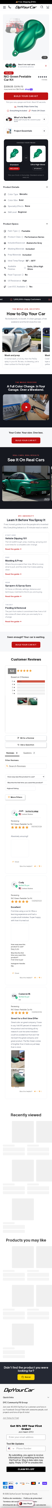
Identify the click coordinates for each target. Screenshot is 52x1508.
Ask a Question (27, 745)
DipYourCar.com (15, 1494)
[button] (42, 7)
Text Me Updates (15, 1444)
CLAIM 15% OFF (26, 1469)
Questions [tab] (27, 753)
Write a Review (27, 738)
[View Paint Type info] (19, 231)
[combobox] (11, 1448)
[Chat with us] (9, 7)
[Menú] (4, 7)
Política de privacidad (33, 1498)
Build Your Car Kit (26, 96)
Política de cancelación (36, 1505)
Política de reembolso (12, 1498)
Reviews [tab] (10, 753)
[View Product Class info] (22, 237)
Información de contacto (13, 1505)
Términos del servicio (12, 1501)
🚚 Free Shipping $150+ (26, 2)
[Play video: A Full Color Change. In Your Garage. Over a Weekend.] (26, 407)
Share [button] (16, 862)
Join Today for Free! (11, 1418)
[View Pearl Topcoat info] (23, 275)
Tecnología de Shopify (29, 1494)
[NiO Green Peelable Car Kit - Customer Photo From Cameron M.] (22, 701)
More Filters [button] (16, 797)
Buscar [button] (28, 1377)
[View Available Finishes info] (25, 268)
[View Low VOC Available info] (27, 287)
